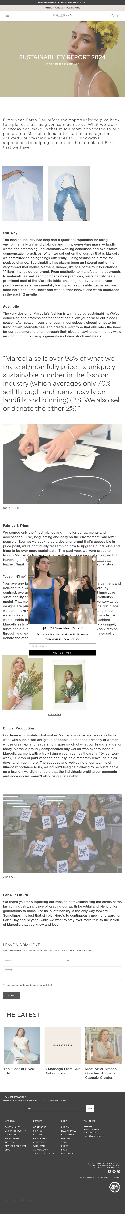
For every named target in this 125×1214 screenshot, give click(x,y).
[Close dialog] (94, 558)
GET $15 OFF (62, 653)
